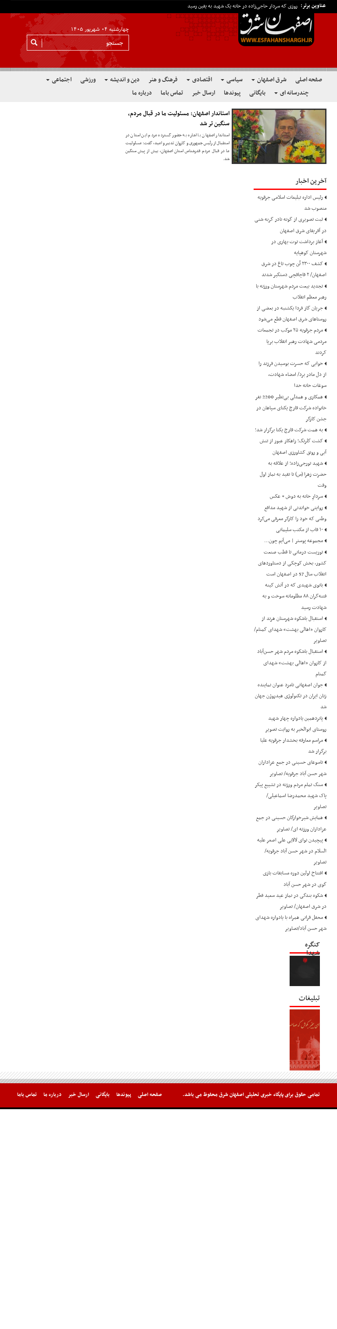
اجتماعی (61, 80)
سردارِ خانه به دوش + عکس (296, 496)
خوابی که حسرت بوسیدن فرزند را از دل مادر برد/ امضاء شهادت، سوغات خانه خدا (292, 374)
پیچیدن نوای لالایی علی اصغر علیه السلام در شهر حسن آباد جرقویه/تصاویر (291, 851)
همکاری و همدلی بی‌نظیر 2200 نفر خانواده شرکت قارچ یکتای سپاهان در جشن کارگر (290, 408)
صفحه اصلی (308, 80)
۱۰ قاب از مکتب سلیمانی (299, 529)
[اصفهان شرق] (168, 35)
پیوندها (232, 93)
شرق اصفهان (271, 80)
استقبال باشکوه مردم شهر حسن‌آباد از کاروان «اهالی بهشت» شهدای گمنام (291, 662)
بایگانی (257, 93)
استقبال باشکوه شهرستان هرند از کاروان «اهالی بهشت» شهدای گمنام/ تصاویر (290, 629)
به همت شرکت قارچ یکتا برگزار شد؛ (289, 430)
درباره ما (142, 93)
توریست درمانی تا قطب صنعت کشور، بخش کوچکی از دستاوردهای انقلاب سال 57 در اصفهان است (292, 563)
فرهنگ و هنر (163, 80)
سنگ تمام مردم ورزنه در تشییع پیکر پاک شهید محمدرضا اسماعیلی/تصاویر (290, 795)
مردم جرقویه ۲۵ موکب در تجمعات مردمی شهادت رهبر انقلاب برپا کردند (292, 341)
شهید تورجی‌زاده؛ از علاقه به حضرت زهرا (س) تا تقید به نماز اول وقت (293, 474)
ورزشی (88, 80)
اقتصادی (201, 80)
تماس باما (172, 93)
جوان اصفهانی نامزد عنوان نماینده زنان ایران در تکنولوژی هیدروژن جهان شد (290, 696)
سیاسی (234, 80)
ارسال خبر (203, 93)
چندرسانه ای (294, 93)
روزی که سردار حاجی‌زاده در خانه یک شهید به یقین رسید (242, 6)
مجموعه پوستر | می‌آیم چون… (293, 540)
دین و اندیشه (124, 80)
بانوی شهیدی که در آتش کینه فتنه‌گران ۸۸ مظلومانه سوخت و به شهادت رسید (294, 596)
